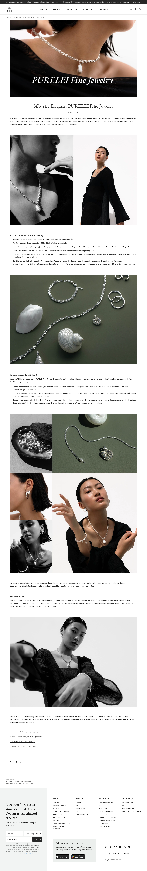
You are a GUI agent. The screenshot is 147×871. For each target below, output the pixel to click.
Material (56, 809)
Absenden (37, 839)
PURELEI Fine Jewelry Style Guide (23, 746)
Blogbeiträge (57, 814)
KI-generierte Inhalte (106, 824)
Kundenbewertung (82, 814)
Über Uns (56, 803)
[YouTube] (120, 846)
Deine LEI (56, 9)
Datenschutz (103, 809)
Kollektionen (88, 9)
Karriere (56, 821)
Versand (124, 806)
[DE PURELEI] (9, 9)
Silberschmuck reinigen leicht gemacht (26, 737)
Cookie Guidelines (105, 827)
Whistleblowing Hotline (107, 821)
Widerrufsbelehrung (106, 803)
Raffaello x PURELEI (60, 806)
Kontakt (79, 803)
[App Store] (62, 856)
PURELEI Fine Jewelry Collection (49, 118)
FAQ (77, 811)
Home (8, 17)
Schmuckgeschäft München (59, 828)
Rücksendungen (127, 803)
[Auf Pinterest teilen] (20, 762)
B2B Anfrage (80, 809)
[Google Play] (78, 856)
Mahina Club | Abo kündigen (131, 811)
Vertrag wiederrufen (128, 809)
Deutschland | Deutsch (121, 853)
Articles (14, 17)
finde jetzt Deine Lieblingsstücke (119, 247)
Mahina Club (72, 9)
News (78, 806)
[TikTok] (111, 846)
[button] (131, 9)
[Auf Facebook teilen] (17, 762)
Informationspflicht (106, 811)
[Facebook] (115, 846)
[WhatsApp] (124, 846)
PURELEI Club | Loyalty (61, 811)
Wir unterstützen (59, 818)
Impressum (103, 814)
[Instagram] (106, 846)
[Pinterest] (129, 846)
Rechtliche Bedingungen (107, 818)
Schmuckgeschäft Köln (61, 824)
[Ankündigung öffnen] (73, 2)
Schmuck (43, 9)
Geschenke (103, 9)
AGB (100, 806)
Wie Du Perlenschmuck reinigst (22, 741)
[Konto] (135, 9)
